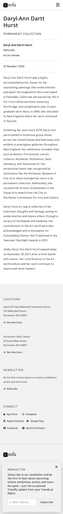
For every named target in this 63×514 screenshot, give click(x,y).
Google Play (37, 421)
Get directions (14, 322)
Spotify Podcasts (35, 428)
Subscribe (12, 388)
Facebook (12, 428)
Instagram (31, 414)
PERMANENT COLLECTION (22, 33)
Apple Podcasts (15, 421)
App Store (12, 414)
